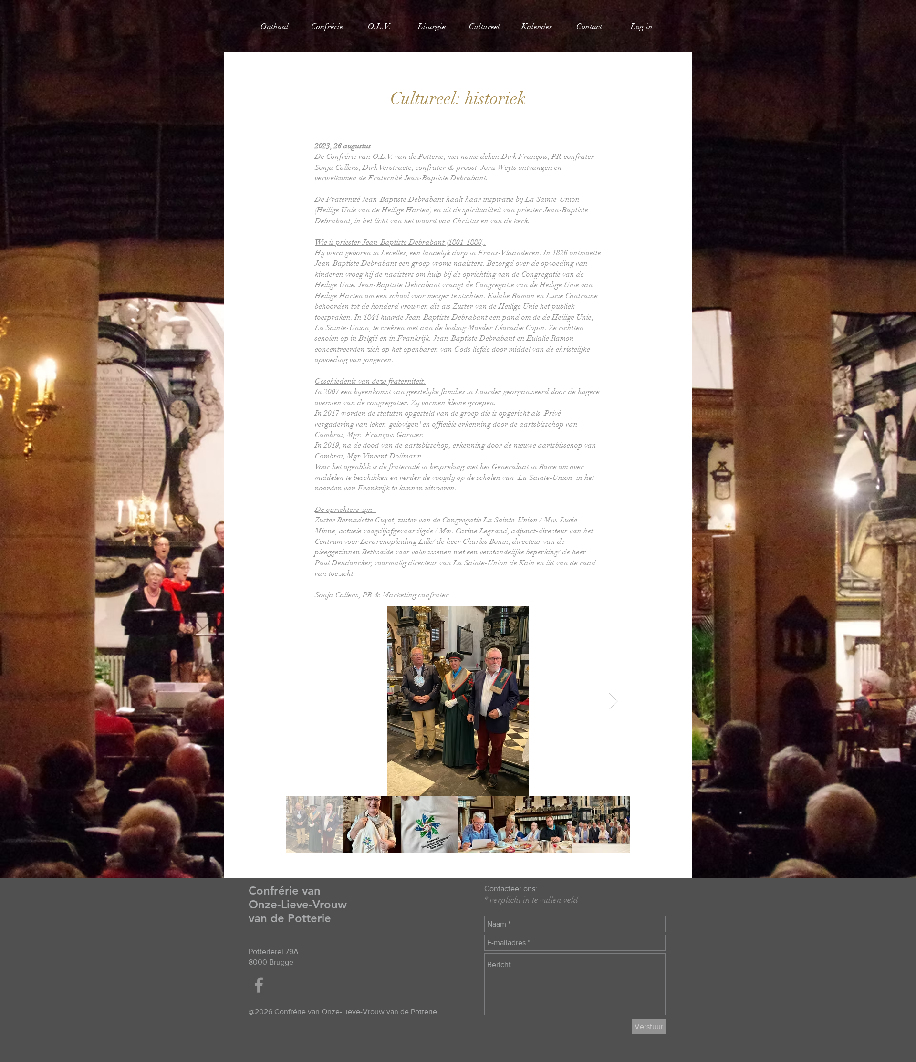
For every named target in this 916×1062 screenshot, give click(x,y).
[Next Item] (613, 701)
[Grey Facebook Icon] (259, 985)
